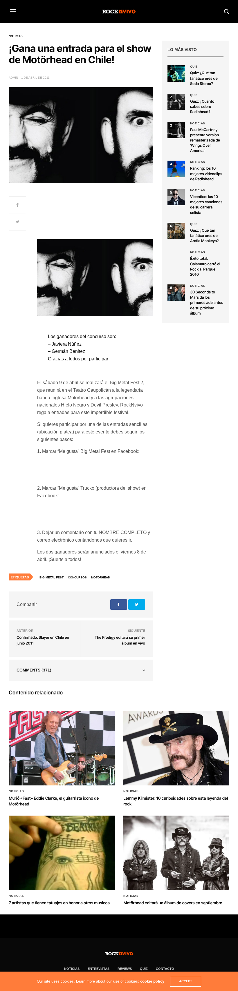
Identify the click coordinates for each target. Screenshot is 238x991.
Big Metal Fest (51, 577)
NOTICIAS (72, 968)
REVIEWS (125, 968)
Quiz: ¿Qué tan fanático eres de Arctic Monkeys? (204, 235)
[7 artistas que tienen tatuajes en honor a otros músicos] (62, 853)
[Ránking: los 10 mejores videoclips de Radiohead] (176, 169)
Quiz (194, 66)
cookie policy (152, 981)
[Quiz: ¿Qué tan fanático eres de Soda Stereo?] (176, 73)
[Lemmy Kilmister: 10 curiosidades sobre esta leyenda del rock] (176, 748)
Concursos (77, 577)
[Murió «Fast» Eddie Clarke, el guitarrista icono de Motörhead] (62, 748)
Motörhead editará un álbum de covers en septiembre (172, 903)
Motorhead (100, 577)
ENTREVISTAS (98, 968)
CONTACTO (165, 968)
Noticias (16, 36)
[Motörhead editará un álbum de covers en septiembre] (176, 853)
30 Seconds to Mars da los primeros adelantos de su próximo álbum (206, 303)
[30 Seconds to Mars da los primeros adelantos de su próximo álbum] (176, 292)
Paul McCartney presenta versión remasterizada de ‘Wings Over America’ (205, 140)
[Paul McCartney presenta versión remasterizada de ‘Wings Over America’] (176, 130)
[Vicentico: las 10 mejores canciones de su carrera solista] (176, 197)
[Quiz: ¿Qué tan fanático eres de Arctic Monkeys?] (176, 231)
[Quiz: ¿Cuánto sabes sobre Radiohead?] (176, 102)
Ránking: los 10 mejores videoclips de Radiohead (206, 173)
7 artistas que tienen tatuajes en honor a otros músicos (59, 903)
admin (13, 77)
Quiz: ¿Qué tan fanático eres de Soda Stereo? (204, 78)
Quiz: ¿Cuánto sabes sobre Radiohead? (202, 106)
